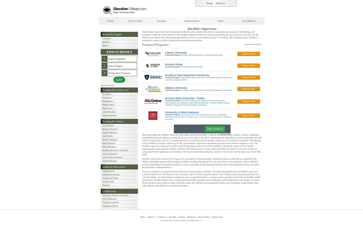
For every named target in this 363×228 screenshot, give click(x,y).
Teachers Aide (108, 181)
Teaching (161, 20)
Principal (106, 185)
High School (107, 108)
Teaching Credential (110, 202)
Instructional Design (110, 178)
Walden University (176, 88)
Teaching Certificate (110, 206)
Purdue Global (174, 64)
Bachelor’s (106, 42)
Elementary (107, 97)
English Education (109, 132)
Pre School (106, 94)
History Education (109, 139)
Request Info (248, 54)
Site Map (172, 217)
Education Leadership (111, 174)
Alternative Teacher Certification (115, 195)
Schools (182, 217)
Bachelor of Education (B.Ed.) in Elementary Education (202, 55)
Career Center (135, 20)
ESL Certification (109, 198)
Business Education (110, 129)
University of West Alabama (182, 112)
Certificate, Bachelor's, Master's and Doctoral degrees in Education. (207, 90)
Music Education (109, 146)
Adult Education (109, 111)
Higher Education (109, 115)
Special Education (109, 160)
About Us (220, 3)
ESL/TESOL (107, 136)
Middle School (108, 104)
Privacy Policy (204, 217)
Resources (191, 217)
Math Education (108, 143)
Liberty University (176, 52)
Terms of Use (217, 217)
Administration (191, 20)
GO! (119, 79)
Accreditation (249, 20)
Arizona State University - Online (185, 98)
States (221, 20)
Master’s (105, 45)
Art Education (108, 125)
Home (210, 3)
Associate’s (106, 38)
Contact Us (162, 217)
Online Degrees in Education (192, 67)
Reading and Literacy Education (115, 150)
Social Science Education (112, 157)
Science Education (109, 153)
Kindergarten (107, 101)
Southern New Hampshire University (187, 75)
